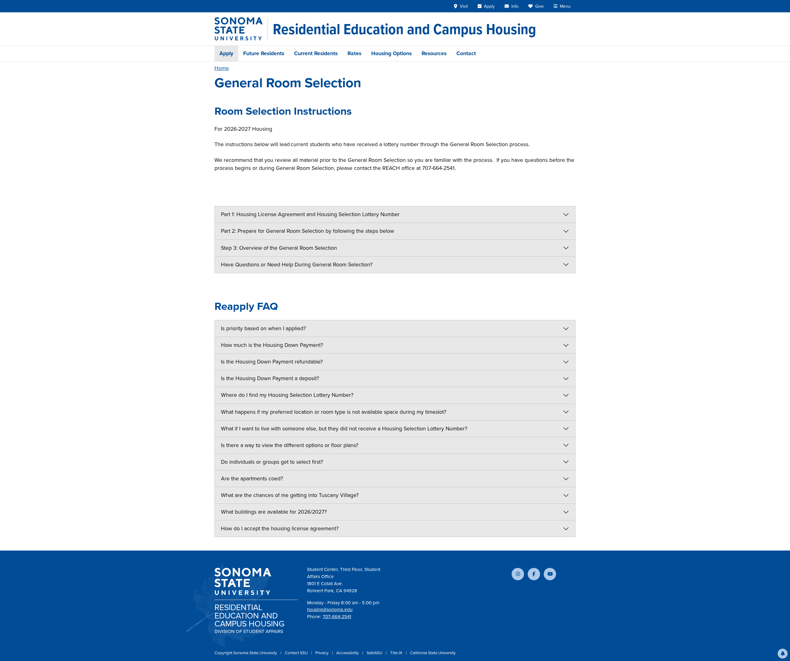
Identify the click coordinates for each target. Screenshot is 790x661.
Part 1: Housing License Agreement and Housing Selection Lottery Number (310, 214)
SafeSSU (375, 653)
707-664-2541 (337, 616)
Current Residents (316, 53)
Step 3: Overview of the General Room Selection (279, 248)
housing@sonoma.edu (329, 609)
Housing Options (391, 53)
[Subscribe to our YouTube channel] (550, 574)
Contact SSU (297, 653)
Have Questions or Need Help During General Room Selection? (296, 265)
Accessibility (348, 653)
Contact (466, 53)
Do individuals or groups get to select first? (272, 462)
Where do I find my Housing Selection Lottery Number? (287, 395)
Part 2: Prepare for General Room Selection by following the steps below (307, 231)
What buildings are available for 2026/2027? (274, 512)
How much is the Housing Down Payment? (272, 345)
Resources (434, 53)
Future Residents (263, 53)
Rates (354, 53)
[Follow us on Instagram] (518, 574)
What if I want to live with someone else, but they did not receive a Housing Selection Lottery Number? (344, 429)
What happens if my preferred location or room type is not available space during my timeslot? (333, 412)
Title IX (396, 653)
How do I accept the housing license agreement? (280, 528)
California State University (433, 653)
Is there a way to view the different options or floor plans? (289, 445)
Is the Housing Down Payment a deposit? (270, 378)
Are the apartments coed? (252, 478)
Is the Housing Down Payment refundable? (272, 362)
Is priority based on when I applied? (263, 328)
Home (221, 68)
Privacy (322, 653)
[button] (783, 654)
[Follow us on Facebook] (534, 574)
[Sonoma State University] (241, 28)
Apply (226, 53)
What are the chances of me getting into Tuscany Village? (290, 495)
